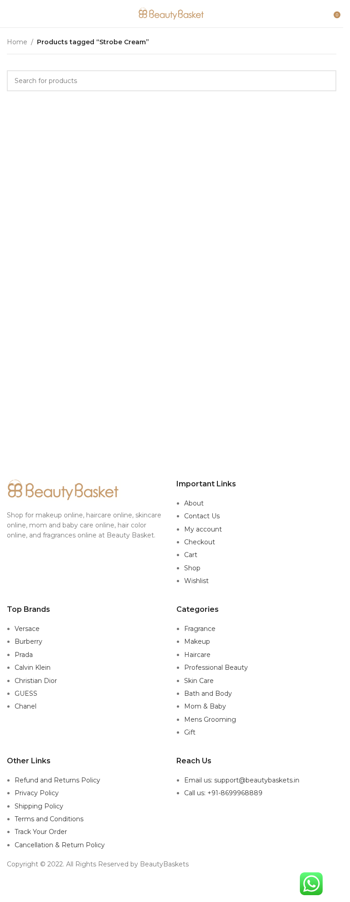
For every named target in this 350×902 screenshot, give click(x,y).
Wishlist (196, 581)
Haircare (197, 655)
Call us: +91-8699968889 (223, 793)
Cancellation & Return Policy (60, 845)
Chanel (25, 706)
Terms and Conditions (49, 819)
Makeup (197, 641)
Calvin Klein (33, 667)
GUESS (26, 693)
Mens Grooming (210, 719)
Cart (190, 555)
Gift (190, 732)
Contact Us (202, 516)
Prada (24, 655)
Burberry (28, 641)
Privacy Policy (37, 793)
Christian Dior (36, 681)
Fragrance (200, 629)
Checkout (199, 542)
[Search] (327, 14)
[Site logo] (172, 13)
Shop (192, 568)
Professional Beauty (216, 667)
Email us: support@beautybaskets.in (241, 780)
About (194, 503)
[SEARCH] (325, 80)
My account (203, 529)
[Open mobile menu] (10, 14)
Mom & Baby (205, 706)
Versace (27, 629)
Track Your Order (41, 832)
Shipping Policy (39, 806)
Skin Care (199, 681)
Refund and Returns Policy (57, 780)
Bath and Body (208, 693)
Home (17, 42)
